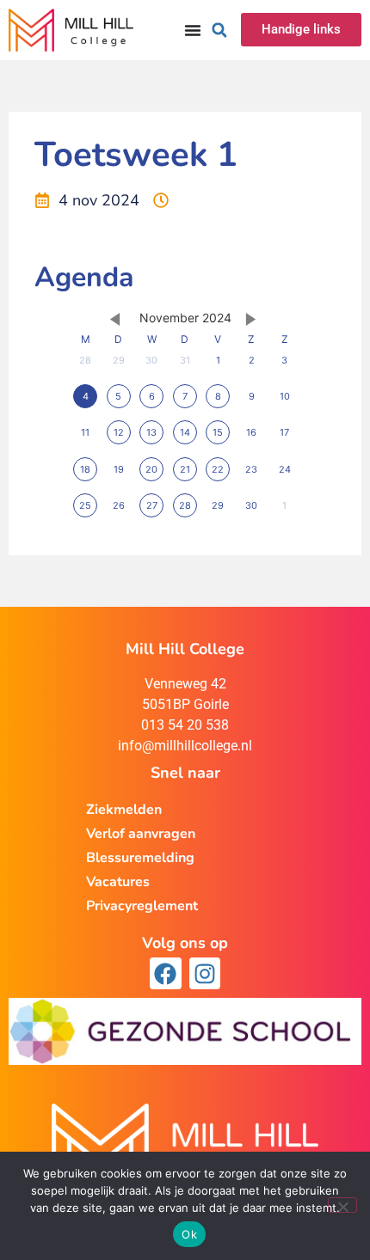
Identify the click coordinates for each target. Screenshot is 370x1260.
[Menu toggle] (192, 30)
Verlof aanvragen (140, 833)
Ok (189, 1234)
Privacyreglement (142, 905)
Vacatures (118, 881)
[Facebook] (165, 972)
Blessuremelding (140, 857)
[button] (219, 30)
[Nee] (342, 1205)
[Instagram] (204, 972)
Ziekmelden (124, 809)
